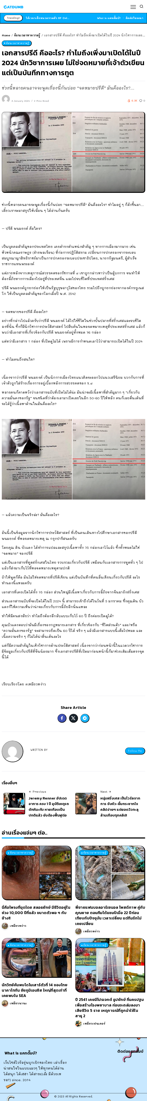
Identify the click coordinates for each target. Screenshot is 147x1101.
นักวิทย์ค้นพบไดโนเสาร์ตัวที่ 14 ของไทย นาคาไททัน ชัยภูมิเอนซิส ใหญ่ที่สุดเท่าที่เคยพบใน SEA (34, 990)
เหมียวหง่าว (18, 925)
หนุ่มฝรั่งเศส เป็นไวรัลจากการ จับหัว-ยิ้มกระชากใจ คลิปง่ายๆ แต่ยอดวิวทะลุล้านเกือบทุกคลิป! (120, 807)
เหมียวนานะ (18, 1003)
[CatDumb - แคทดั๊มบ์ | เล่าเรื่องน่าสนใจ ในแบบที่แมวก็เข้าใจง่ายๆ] (13, 6)
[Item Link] (36, 872)
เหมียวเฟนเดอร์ (94, 1023)
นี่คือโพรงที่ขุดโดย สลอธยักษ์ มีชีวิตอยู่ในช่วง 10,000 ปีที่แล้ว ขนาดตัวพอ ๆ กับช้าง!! (36, 912)
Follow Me (135, 751)
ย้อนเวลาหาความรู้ (27, 35)
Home (6, 35)
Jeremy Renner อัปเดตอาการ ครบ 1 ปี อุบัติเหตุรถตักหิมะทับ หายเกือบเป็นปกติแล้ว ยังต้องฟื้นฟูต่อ (49, 807)
